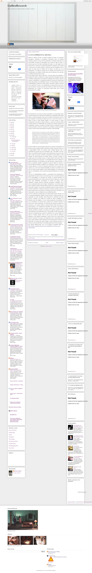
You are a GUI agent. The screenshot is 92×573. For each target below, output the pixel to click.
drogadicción (39, 236)
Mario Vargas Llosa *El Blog (16, 311)
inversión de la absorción (46, 236)
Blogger (53, 570)
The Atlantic (11, 436)
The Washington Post (13, 445)
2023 (11, 124)
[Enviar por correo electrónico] (52, 235)
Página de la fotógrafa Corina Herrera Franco (15, 403)
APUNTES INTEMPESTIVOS (16, 262)
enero (12, 151)
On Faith (12, 299)
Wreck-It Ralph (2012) (14, 323)
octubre (13, 136)
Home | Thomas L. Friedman (16, 381)
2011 (11, 153)
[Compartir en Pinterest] (57, 235)
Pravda (10, 434)
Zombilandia (76, 446)
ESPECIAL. (12, 335)
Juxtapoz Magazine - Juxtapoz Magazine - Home (16, 346)
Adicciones (34, 236)
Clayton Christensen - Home (16, 384)
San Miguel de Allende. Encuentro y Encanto (19, 265)
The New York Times (13, 441)
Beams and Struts (12, 430)
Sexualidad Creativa (14, 288)
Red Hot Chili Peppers (14, 359)
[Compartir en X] (54, 235)
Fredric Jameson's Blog (15, 407)
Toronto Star (11, 448)
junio (12, 138)
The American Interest (15, 236)
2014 (11, 131)
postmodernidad (54, 236)
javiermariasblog (14, 162)
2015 (11, 129)
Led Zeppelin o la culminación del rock (78, 426)
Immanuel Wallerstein (15, 211)
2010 (11, 155)
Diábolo (12, 358)
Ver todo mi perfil (16, 472)
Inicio (47, 242)
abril (12, 145)
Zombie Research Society (16, 186)
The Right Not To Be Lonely (15, 237)
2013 (11, 133)
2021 (11, 125)
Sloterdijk (33, 238)
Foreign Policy (12, 432)
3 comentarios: (47, 234)
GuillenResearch (17, 5)
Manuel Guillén (17, 471)
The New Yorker (12, 443)
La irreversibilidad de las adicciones (39, 55)
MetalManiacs (13, 414)
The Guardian (12, 439)
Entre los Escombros (14, 312)
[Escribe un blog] (53, 235)
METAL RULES (13, 410)
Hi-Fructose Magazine (15, 174)
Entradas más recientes (33, 242)
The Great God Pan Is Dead (16, 224)
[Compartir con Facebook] (55, 235)
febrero (13, 149)
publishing (80, 501)
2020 (11, 127)
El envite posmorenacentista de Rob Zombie (75, 74)
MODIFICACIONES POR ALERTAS (60, 556)
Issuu (74, 186)
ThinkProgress (13, 248)
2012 (11, 135)
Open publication (71, 501)
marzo (12, 147)
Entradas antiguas (60, 242)
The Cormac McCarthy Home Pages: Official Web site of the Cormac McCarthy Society (16, 420)
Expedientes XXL (51, 555)
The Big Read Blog (14, 398)
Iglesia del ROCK (14, 369)
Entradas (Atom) (49, 246)
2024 (11, 122)
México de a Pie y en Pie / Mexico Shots (16, 279)
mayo (12, 143)
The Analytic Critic (14, 322)
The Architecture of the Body (16, 347)
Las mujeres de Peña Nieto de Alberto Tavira (78, 436)
